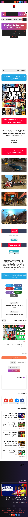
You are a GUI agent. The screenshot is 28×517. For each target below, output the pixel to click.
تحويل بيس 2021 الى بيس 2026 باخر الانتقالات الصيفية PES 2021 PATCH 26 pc (10, 415)
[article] (14, 305)
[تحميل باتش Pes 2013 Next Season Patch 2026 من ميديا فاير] (21, 434)
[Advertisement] (14, 53)
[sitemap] (9, 515)
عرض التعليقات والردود (13, 371)
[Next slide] (2, 320)
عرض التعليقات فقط (13, 367)
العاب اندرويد (12, 34)
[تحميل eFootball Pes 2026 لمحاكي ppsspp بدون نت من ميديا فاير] (21, 424)
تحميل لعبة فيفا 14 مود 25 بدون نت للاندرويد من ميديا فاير (14, 345)
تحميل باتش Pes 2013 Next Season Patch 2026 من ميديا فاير (10, 434)
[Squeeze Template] (20, 509)
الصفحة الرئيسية (20, 34)
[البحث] (2, 2)
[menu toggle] (25, 2)
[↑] (14, 506)
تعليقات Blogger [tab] (14, 358)
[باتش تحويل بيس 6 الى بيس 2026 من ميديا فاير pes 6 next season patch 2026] (21, 443)
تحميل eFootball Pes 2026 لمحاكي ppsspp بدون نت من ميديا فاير (10, 425)
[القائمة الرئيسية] (3, 14)
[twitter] (20, 2)
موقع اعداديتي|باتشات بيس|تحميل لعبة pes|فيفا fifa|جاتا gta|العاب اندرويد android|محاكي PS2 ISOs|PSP (14, 511)
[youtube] (18, 2)
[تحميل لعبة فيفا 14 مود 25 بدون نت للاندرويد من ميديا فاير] (21, 452)
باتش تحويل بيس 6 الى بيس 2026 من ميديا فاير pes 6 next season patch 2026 (10, 443)
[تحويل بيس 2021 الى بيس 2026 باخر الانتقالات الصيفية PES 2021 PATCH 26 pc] (21, 415)
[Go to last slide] (5, 320)
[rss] (15, 2)
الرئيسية (21, 14)
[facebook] (22, 2)
